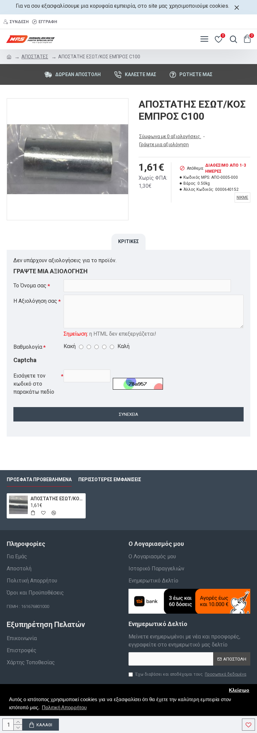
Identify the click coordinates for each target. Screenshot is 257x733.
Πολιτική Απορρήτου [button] (64, 707)
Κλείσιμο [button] (239, 690)
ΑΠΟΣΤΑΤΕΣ (34, 56)
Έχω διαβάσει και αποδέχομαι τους (190, 674)
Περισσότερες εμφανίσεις (109, 479)
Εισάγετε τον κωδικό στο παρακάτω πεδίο (33, 384)
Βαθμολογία (27, 347)
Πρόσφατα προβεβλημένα (39, 479)
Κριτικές (128, 241)
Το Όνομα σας (30, 285)
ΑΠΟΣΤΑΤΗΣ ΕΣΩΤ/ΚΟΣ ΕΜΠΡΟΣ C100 (57, 498)
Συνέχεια (128, 414)
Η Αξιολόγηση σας (35, 301)
